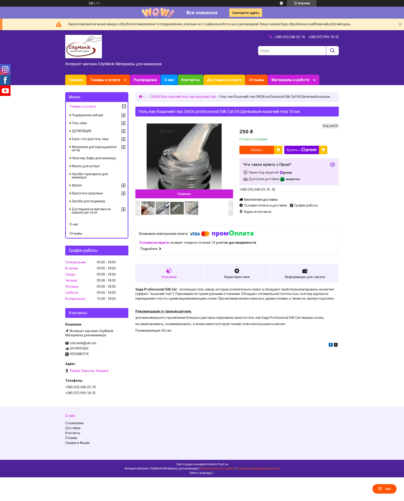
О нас (169, 80)
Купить (256, 150)
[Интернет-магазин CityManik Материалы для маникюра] (83, 46)
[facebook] (331, 345)
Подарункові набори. (88, 115)
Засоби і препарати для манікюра (90, 175)
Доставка (72, 428)
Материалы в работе (290, 80)
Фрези (77, 185)
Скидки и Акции (77, 443)
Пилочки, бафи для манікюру (94, 158)
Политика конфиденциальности (258, 468)
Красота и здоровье (87, 193)
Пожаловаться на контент (217, 468)
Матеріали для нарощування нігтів (94, 148)
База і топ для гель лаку (90, 139)
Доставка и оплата (224, 80)
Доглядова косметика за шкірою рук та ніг (91, 210)
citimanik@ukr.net (83, 343)
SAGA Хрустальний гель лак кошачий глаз (183, 96)
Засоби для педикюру (88, 201)
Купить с (293, 150)
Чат (388, 489)
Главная (76, 80)
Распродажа (145, 80)
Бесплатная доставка (261, 199)
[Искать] (332, 50)
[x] (336, 345)
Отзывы (256, 80)
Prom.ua (222, 464)
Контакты (190, 80)
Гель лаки (79, 123)
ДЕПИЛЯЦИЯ (81, 131)
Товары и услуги (105, 80)
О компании (74, 423)
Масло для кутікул (86, 166)
